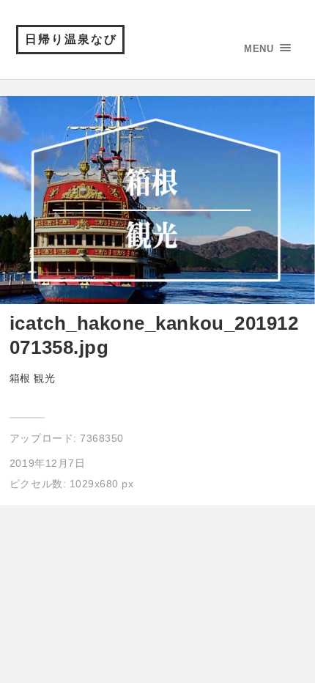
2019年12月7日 (47, 463)
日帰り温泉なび (71, 39)
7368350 (102, 438)
